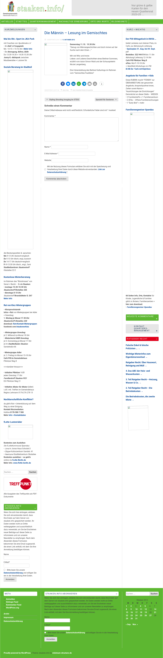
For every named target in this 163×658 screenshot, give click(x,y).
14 (155, 609)
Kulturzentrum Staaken (83, 90)
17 (136, 612)
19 (146, 612)
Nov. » (135, 624)
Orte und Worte (99, 21)
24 (136, 615)
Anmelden (10, 599)
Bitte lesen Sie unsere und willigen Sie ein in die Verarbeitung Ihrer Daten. (20, 573)
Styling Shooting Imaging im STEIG (64, 99)
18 (141, 612)
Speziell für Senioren (105, 99)
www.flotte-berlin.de (22, 463)
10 (136, 609)
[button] (63, 84)
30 (132, 618)
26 (146, 615)
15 (127, 612)
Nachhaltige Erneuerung (73, 21)
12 (146, 609)
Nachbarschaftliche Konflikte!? (18, 399)
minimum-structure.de (62, 653)
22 (127, 615)
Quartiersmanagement (43, 21)
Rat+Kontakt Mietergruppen (25, 324)
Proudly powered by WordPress (17, 653)
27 (150, 615)
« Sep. (128, 624)
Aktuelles (7, 21)
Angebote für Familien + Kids (140, 75)
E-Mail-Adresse (51, 153)
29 (127, 618)
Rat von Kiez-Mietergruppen (17, 305)
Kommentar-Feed (13, 605)
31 (136, 618)
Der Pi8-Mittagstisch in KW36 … (141, 39)
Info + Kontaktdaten (17, 415)
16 (132, 612)
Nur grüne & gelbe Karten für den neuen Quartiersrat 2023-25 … (142, 9)
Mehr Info (28, 49)
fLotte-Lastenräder (13, 422)
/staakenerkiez (22, 327)
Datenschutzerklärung (13, 573)
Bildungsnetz (119, 21)
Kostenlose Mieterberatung (17, 277)
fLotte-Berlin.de (19, 460)
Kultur (65, 90)
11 (141, 609)
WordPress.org (12, 608)
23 (132, 615)
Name (47, 147)
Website (47, 160)
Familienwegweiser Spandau (140, 109)
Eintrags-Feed (12, 602)
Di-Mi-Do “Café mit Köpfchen (138, 69)
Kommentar (50, 116)
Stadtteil (21, 21)
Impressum (8, 617)
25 (141, 615)
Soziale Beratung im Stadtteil (18, 67)
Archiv (6, 614)
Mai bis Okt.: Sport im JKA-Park (19, 39)
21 (155, 612)
